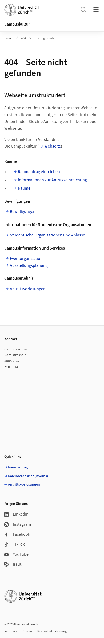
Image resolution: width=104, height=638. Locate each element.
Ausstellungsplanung (29, 265)
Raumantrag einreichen (39, 172)
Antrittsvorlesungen (28, 289)
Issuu (17, 564)
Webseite (52, 146)
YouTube (21, 554)
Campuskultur (17, 24)
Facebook (21, 534)
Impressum (11, 631)
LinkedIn (21, 514)
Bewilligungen (22, 212)
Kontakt (28, 631)
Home (8, 38)
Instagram (22, 524)
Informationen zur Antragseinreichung (52, 180)
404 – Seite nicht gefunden (39, 38)
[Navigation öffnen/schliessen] (96, 9)
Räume (24, 188)
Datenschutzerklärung (52, 631)
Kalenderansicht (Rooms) (28, 476)
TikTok (19, 544)
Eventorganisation (26, 258)
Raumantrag (18, 467)
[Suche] (83, 9)
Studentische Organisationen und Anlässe (47, 235)
